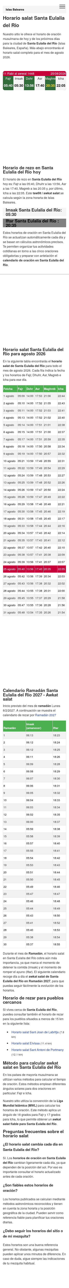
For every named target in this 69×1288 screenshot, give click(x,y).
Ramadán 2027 (45, 715)
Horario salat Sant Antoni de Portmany (38, 1049)
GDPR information (15, 1282)
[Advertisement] (34, 130)
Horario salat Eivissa (26, 1043)
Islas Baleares (15, 9)
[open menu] (62, 7)
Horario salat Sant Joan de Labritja (35, 1032)
